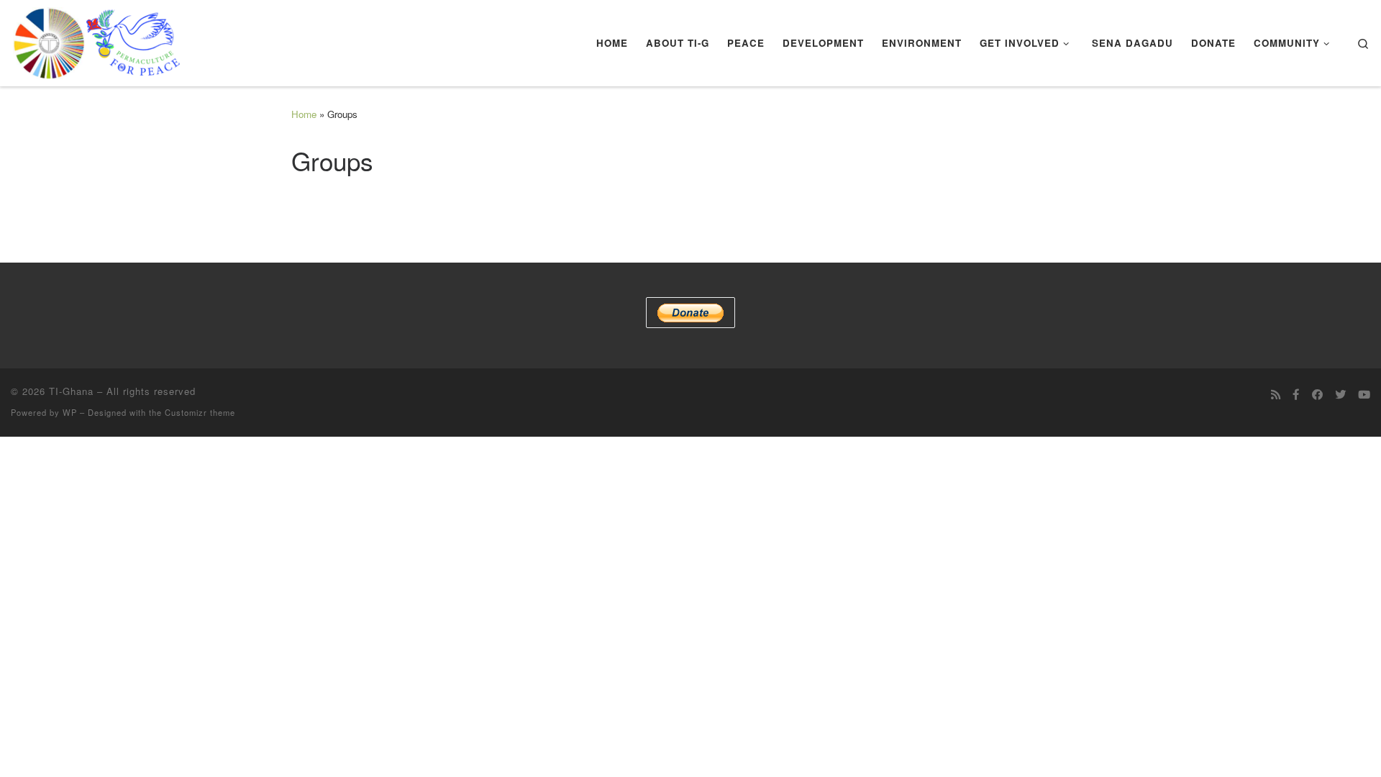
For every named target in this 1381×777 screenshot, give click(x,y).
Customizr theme (200, 412)
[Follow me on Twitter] (1340, 394)
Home (303, 114)
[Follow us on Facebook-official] (1296, 394)
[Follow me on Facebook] (1317, 394)
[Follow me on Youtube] (1364, 394)
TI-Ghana (71, 391)
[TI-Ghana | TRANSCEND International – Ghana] (97, 39)
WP (70, 412)
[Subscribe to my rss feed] (1275, 394)
